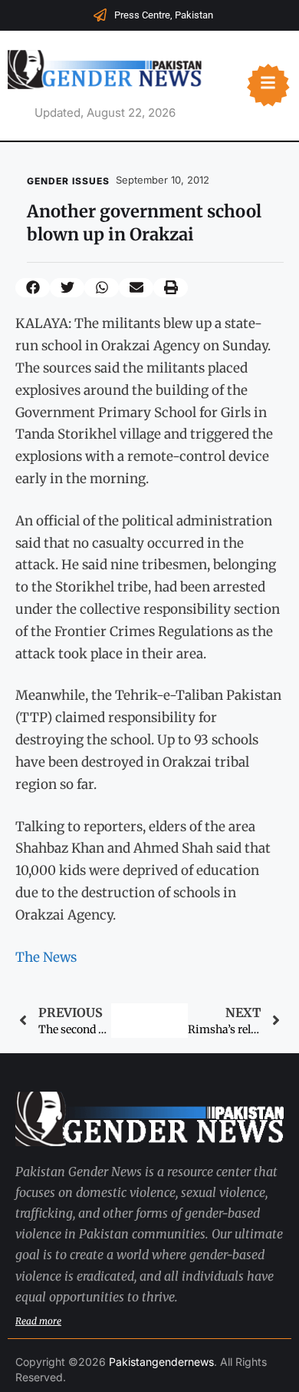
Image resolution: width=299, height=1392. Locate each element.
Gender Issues (68, 181)
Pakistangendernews (161, 1361)
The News (46, 957)
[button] (32, 287)
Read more (38, 1321)
